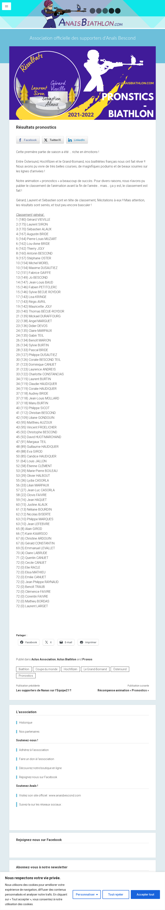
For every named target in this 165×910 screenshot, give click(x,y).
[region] (82, 891)
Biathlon (24, 669)
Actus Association (43, 659)
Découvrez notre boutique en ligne (40, 768)
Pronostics (26, 675)
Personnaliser (85, 894)
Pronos (87, 659)
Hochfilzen (70, 669)
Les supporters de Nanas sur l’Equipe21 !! (43, 690)
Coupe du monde (46, 669)
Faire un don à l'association (36, 759)
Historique (25, 722)
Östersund (120, 669)
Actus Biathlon (66, 659)
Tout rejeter (115, 894)
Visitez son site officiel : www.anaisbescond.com (50, 795)
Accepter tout (145, 894)
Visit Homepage (82, 14)
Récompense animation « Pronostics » (123, 690)
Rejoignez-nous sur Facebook (38, 777)
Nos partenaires (29, 731)
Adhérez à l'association (34, 750)
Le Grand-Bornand (95, 669)
